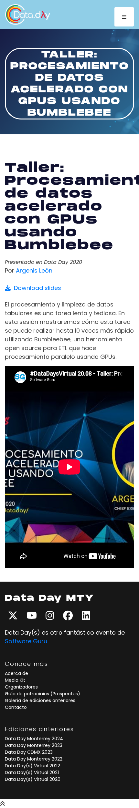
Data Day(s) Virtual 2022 (32, 765)
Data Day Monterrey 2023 (33, 745)
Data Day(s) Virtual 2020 (32, 779)
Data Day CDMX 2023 (29, 752)
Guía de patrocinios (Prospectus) (42, 693)
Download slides (36, 288)
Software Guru (26, 641)
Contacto (16, 707)
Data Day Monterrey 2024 (34, 738)
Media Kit (15, 680)
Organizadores (21, 687)
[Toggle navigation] (124, 16)
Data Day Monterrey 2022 (33, 759)
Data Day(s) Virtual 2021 (32, 772)
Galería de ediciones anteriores (40, 700)
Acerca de (16, 673)
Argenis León (34, 270)
